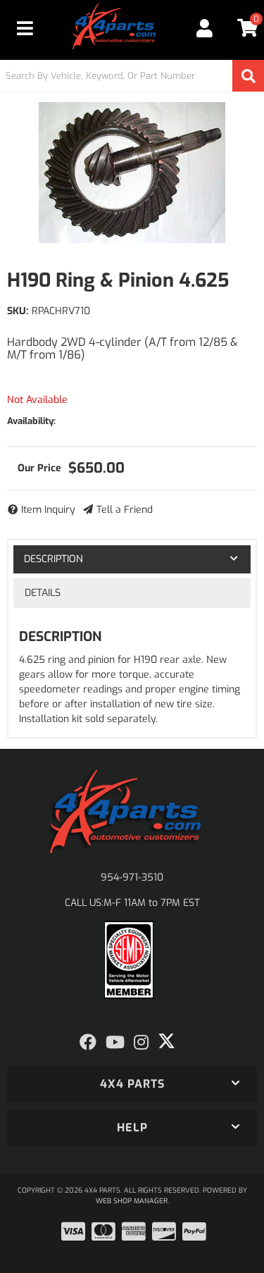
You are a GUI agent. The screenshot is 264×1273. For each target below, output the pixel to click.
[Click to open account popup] (205, 28)
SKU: (17, 311)
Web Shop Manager (132, 1200)
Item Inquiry (48, 509)
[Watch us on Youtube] (115, 1042)
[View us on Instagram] (141, 1042)
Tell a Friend (124, 509)
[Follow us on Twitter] (166, 1041)
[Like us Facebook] (88, 1042)
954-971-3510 (132, 877)
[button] (132, 76)
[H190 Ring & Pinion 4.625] (132, 172)
